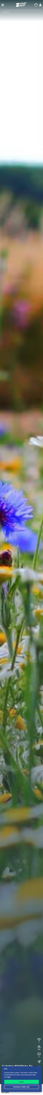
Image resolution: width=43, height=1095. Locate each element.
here (9, 1077)
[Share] (39, 1062)
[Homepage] (21, 5)
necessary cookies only (21, 1087)
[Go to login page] (40, 5)
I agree (21, 1082)
